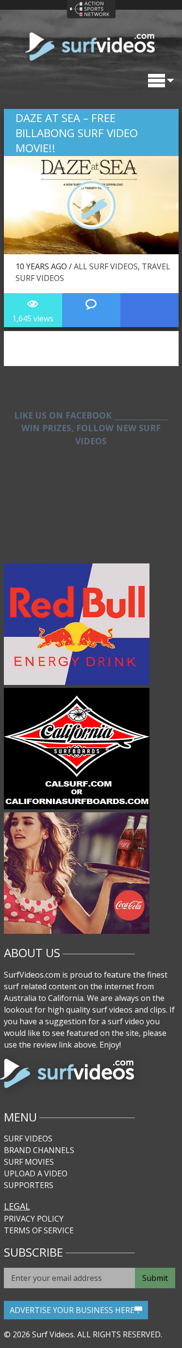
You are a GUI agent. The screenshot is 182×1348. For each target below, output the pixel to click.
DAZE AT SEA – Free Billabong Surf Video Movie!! (77, 133)
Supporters (28, 1185)
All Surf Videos (106, 266)
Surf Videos (28, 1138)
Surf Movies (29, 1161)
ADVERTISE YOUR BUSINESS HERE (72, 1310)
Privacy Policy (34, 1218)
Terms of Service (39, 1230)
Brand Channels (39, 1150)
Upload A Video (35, 1173)
